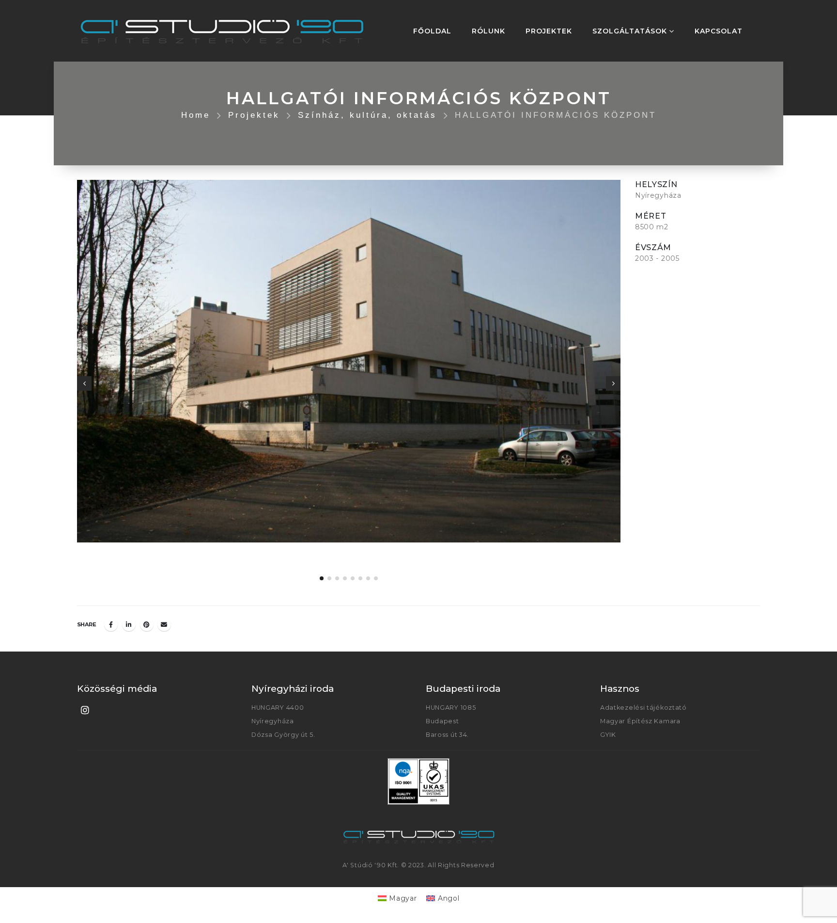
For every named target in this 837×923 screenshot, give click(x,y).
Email (164, 624)
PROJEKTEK (549, 31)
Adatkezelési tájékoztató (643, 707)
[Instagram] (85, 709)
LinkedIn (129, 624)
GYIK (608, 734)
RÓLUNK (488, 31)
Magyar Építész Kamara (640, 721)
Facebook (111, 624)
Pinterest (147, 624)
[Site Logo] (222, 31)
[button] (84, 383)
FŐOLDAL (432, 31)
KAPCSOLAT (719, 31)
